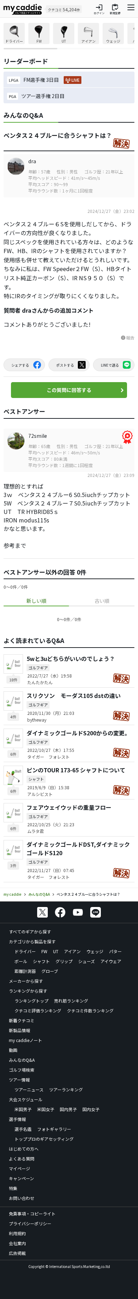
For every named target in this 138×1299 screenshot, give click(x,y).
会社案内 (17, 1243)
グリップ (64, 961)
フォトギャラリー (54, 1129)
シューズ (86, 961)
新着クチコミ (21, 1020)
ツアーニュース (29, 1089)
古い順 (101, 600)
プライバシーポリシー (30, 1223)
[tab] (36, 600)
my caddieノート (25, 1040)
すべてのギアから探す (30, 932)
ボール (21, 961)
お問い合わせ (21, 1198)
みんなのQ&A (22, 1060)
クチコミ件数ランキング (90, 1010)
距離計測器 (25, 971)
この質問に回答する (69, 389)
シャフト (41, 961)
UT (55, 951)
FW (44, 951)
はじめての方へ (24, 1149)
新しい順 (36, 600)
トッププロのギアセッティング (44, 1139)
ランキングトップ (31, 1001)
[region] (69, 36)
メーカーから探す (26, 981)
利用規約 (17, 1233)
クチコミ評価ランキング (38, 1010)
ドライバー (25, 951)
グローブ (49, 971)
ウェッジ (94, 951)
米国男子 (23, 1109)
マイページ (19, 1168)
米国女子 (45, 1109)
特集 (13, 1188)
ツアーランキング (66, 1089)
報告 (127, 338)
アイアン (72, 951)
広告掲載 (17, 1253)
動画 (13, 1050)
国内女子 (90, 1109)
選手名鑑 (23, 1129)
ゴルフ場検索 (21, 1070)
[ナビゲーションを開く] (131, 9)
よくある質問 (21, 1159)
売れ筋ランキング (71, 1001)
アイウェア (110, 961)
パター (115, 951)
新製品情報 (19, 1030)
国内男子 (68, 1109)
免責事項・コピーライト (32, 1214)
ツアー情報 (19, 1080)
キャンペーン (21, 1178)
